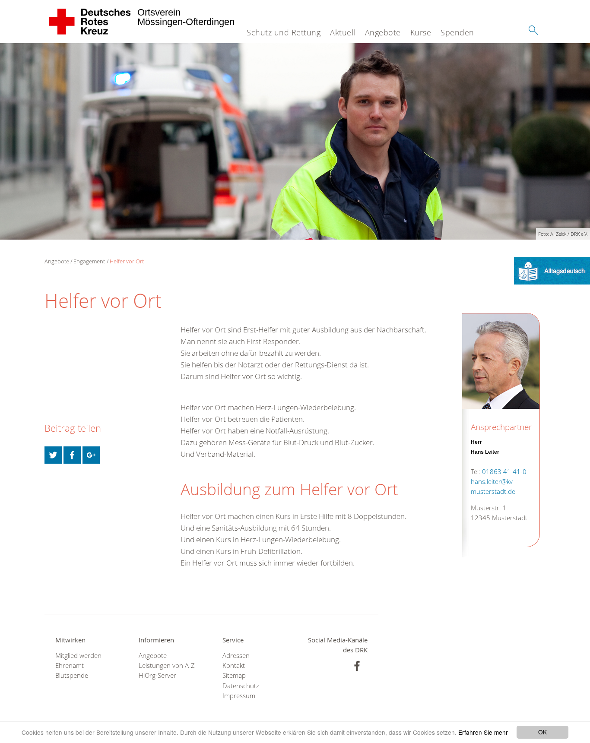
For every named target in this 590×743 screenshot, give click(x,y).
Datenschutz (240, 686)
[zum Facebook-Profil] (357, 666)
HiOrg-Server (157, 675)
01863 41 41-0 (504, 471)
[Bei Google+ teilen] (91, 455)
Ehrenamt (69, 665)
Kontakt (233, 665)
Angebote (383, 32)
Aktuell (342, 32)
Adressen (236, 655)
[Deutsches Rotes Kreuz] (90, 21)
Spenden (457, 32)
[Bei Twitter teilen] (53, 455)
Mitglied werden (78, 655)
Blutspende (71, 675)
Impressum (238, 696)
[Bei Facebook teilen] (72, 455)
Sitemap (234, 675)
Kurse (420, 32)
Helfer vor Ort (127, 261)
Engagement (89, 261)
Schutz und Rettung (283, 32)
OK (542, 731)
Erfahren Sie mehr (483, 732)
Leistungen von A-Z (167, 665)
